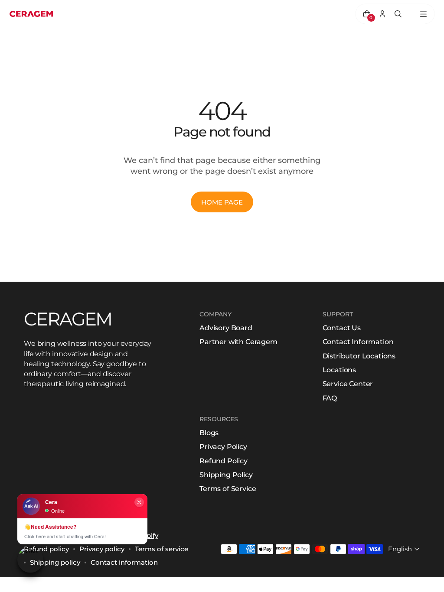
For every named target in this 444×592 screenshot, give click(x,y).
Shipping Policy (226, 475)
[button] (404, 549)
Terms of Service (227, 489)
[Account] (382, 14)
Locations (339, 370)
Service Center (348, 384)
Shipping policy (55, 562)
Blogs (209, 433)
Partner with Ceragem (238, 342)
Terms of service (161, 549)
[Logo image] (31, 14)
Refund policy (46, 549)
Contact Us (342, 328)
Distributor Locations (359, 356)
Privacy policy (101, 549)
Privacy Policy (223, 446)
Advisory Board (225, 328)
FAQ (330, 398)
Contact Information (358, 342)
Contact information (124, 562)
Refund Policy (223, 461)
